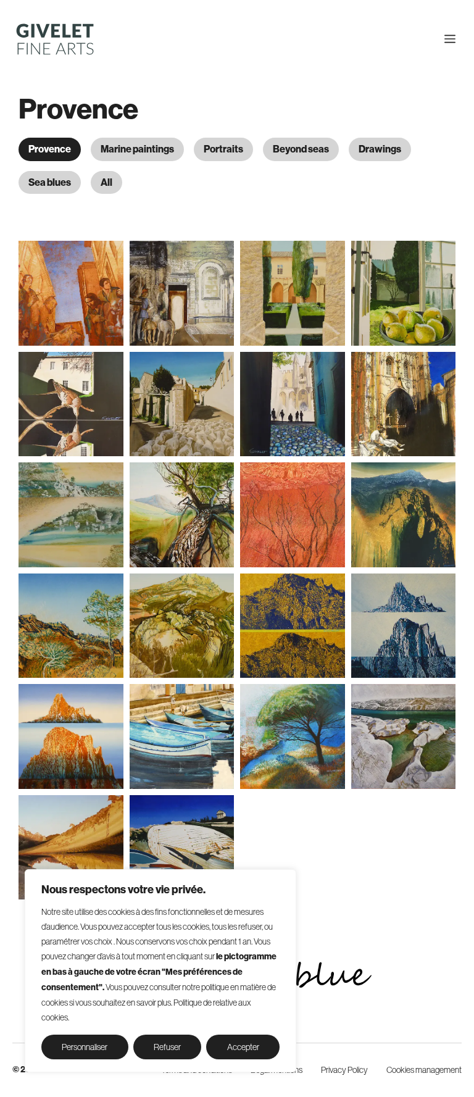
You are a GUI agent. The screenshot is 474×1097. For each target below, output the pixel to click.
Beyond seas (301, 149)
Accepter (243, 1047)
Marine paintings (137, 149)
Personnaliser (84, 1047)
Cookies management (424, 1070)
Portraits (223, 149)
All (106, 182)
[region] (160, 970)
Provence (49, 149)
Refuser (167, 1047)
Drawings (380, 149)
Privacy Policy (344, 1070)
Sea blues (49, 182)
